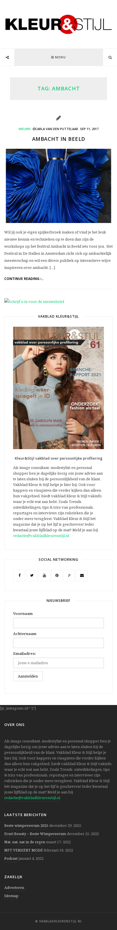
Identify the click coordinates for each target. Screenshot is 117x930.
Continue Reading (22, 279)
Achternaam (24, 633)
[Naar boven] (102, 912)
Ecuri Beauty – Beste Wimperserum (35, 833)
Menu (60, 57)
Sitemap (11, 895)
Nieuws (25, 129)
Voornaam (23, 613)
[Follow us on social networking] (7, 57)
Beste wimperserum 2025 (26, 825)
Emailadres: (24, 653)
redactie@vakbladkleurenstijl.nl (41, 535)
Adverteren (14, 887)
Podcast (11, 858)
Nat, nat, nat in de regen (24, 841)
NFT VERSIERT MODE (23, 850)
